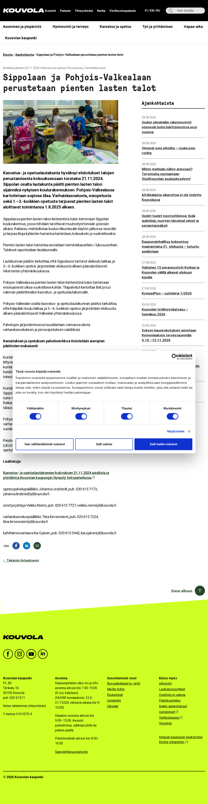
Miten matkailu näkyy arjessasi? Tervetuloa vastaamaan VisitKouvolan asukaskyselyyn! (167, 174)
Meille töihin (116, 689)
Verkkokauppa (169, 718)
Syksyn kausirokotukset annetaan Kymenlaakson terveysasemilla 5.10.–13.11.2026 (169, 335)
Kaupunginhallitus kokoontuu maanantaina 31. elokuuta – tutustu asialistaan (170, 246)
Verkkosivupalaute (122, 11)
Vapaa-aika (193, 26)
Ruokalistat (115, 695)
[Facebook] (16, 545)
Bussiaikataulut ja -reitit (123, 683)
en (152, 10)
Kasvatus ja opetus (115, 26)
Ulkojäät (112, 706)
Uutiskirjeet (167, 712)
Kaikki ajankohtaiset (173, 706)
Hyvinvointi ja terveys (71, 26)
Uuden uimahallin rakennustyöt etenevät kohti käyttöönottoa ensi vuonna (169, 127)
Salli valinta (104, 444)
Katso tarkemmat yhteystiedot (24, 706)
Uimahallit (114, 701)
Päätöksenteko (170, 701)
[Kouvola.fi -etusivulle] (25, 637)
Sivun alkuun (181, 591)
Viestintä (165, 723)
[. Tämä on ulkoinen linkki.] (26, 545)
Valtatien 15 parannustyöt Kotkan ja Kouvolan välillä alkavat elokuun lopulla (170, 272)
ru (158, 10)
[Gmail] (37, 545)
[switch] (81, 416)
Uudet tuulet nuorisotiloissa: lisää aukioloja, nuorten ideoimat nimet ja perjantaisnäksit (170, 221)
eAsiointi (165, 683)
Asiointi (50, 11)
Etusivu (8, 54)
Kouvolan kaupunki (21, 38)
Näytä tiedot (175, 431)
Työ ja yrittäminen (157, 26)
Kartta (101, 11)
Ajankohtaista (24, 54)
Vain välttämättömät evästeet (44, 444)
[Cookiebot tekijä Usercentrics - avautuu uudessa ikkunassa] (174, 357)
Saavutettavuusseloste (71, 752)
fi (146, 10)
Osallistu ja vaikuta (172, 695)
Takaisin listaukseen (22, 560)
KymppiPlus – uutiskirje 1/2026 (167, 293)
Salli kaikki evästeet (163, 444)
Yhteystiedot (84, 11)
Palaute (65, 11)
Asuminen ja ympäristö (22, 26)
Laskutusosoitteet (172, 689)
